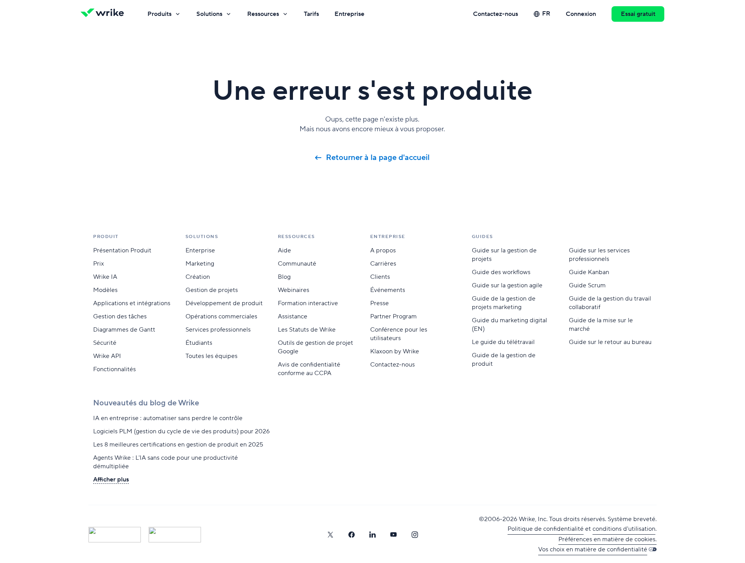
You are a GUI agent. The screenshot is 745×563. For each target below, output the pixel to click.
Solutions (209, 14)
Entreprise (349, 14)
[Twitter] (330, 534)
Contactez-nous (495, 14)
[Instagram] (414, 534)
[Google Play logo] (175, 534)
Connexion (581, 14)
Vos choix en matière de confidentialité (592, 549)
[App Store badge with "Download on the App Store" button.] (114, 534)
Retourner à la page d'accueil (378, 157)
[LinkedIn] (372, 534)
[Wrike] (105, 14)
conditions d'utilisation (624, 529)
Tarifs (311, 14)
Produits (159, 14)
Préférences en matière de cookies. (607, 539)
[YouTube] (393, 534)
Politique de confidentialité (546, 529)
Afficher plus (111, 479)
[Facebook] (351, 534)
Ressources (263, 14)
